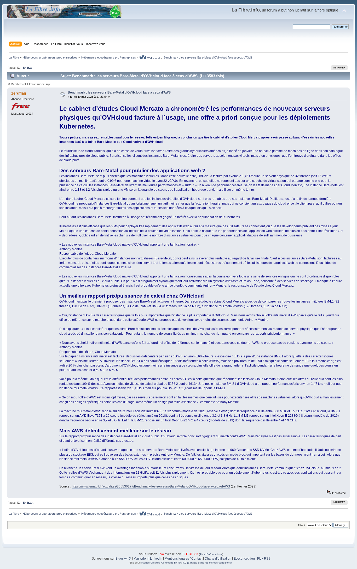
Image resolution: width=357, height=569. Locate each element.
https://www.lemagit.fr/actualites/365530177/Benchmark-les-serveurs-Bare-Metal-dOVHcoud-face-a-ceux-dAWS (151, 486)
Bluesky (121, 558)
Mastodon (141, 558)
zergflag (18, 93)
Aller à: (302, 525)
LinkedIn (156, 558)
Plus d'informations (211, 554)
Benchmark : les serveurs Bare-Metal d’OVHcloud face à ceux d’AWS (119, 92)
